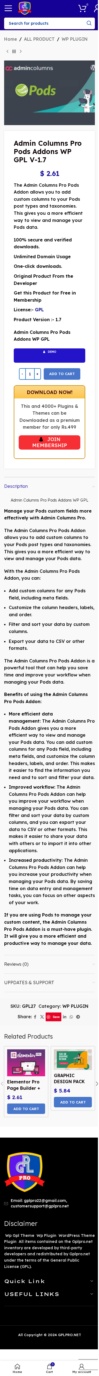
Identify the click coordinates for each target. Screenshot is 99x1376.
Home (10, 39)
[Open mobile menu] (8, 8)
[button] (26, 1108)
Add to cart (62, 373)
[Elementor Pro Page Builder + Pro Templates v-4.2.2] (26, 1063)
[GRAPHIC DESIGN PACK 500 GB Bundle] (73, 1059)
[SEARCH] (89, 23)
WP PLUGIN (75, 39)
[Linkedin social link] (64, 1017)
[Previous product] (7, 51)
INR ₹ (86, 1364)
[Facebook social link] (35, 1017)
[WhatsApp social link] (71, 1017)
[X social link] (42, 1017)
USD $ (86, 1354)
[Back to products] (14, 51)
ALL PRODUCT (39, 39)
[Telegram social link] (78, 1017)
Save (56, 1017)
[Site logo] (25, 7)
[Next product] (20, 51)
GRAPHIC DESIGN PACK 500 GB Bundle (70, 1082)
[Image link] (24, 1171)
